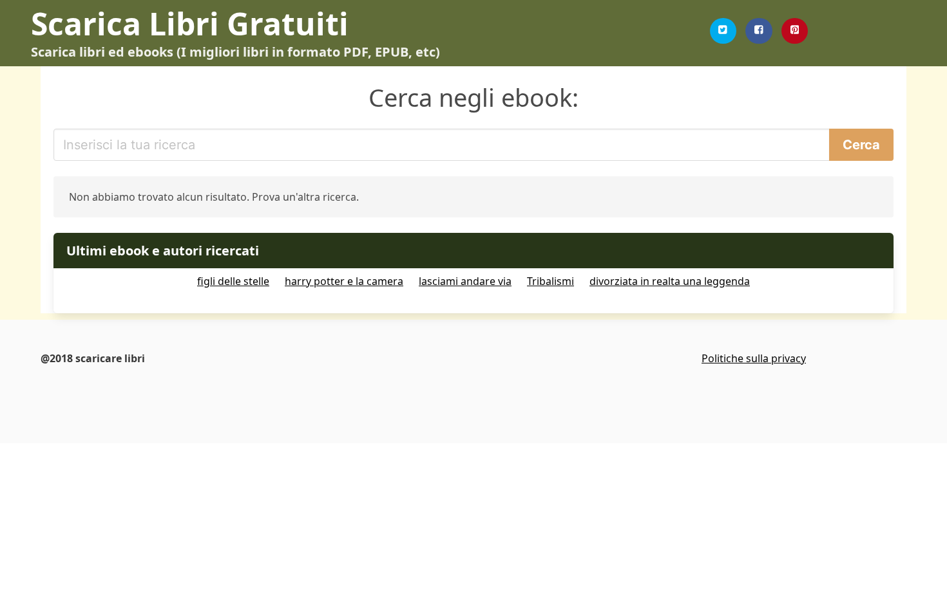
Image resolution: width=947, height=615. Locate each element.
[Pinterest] (794, 31)
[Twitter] (723, 31)
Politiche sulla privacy (754, 358)
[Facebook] (758, 31)
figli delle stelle (233, 281)
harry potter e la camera (344, 281)
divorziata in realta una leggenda (669, 281)
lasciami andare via (465, 281)
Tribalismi (550, 281)
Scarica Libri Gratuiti (190, 23)
